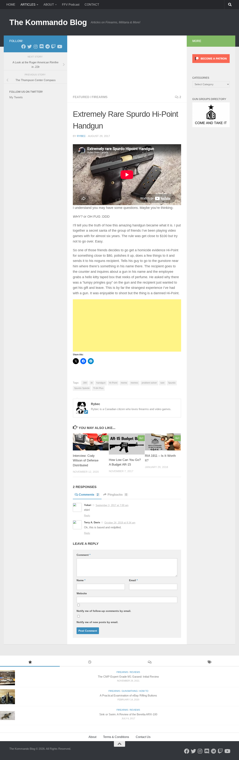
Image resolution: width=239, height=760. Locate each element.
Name (81, 580)
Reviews (135, 672)
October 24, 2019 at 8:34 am (119, 522)
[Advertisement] (127, 63)
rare (162, 382)
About (92, 737)
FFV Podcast (70, 4)
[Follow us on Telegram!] (47, 46)
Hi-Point (113, 382)
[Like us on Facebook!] (23, 46)
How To (143, 691)
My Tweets (16, 97)
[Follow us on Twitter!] (29, 46)
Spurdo (172, 382)
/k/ (92, 382)
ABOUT (49, 4)
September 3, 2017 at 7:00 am (112, 505)
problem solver (149, 382)
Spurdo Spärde (82, 388)
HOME (10, 4)
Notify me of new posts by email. (97, 622)
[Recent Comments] (149, 663)
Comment (83, 554)
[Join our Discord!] (41, 46)
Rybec (81, 136)
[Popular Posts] (30, 663)
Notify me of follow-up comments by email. (104, 610)
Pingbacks (117, 494)
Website (82, 593)
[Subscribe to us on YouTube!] (59, 46)
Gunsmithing (130, 691)
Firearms (100, 97)
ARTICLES (28, 4)
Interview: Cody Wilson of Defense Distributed (85, 460)
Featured (81, 97)
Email (133, 580)
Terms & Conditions (116, 737)
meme (124, 382)
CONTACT (92, 4)
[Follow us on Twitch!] (53, 46)
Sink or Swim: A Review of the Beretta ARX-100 (128, 714)
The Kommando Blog (48, 22)
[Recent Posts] (90, 663)
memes (134, 382)
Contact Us (143, 737)
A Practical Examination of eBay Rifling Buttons (128, 695)
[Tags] (209, 663)
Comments (89, 494)
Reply (87, 515)
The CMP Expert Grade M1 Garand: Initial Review (128, 676)
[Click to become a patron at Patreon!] (211, 63)
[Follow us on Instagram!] (35, 46)
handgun (100, 382)
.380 (85, 382)
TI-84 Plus (98, 388)
